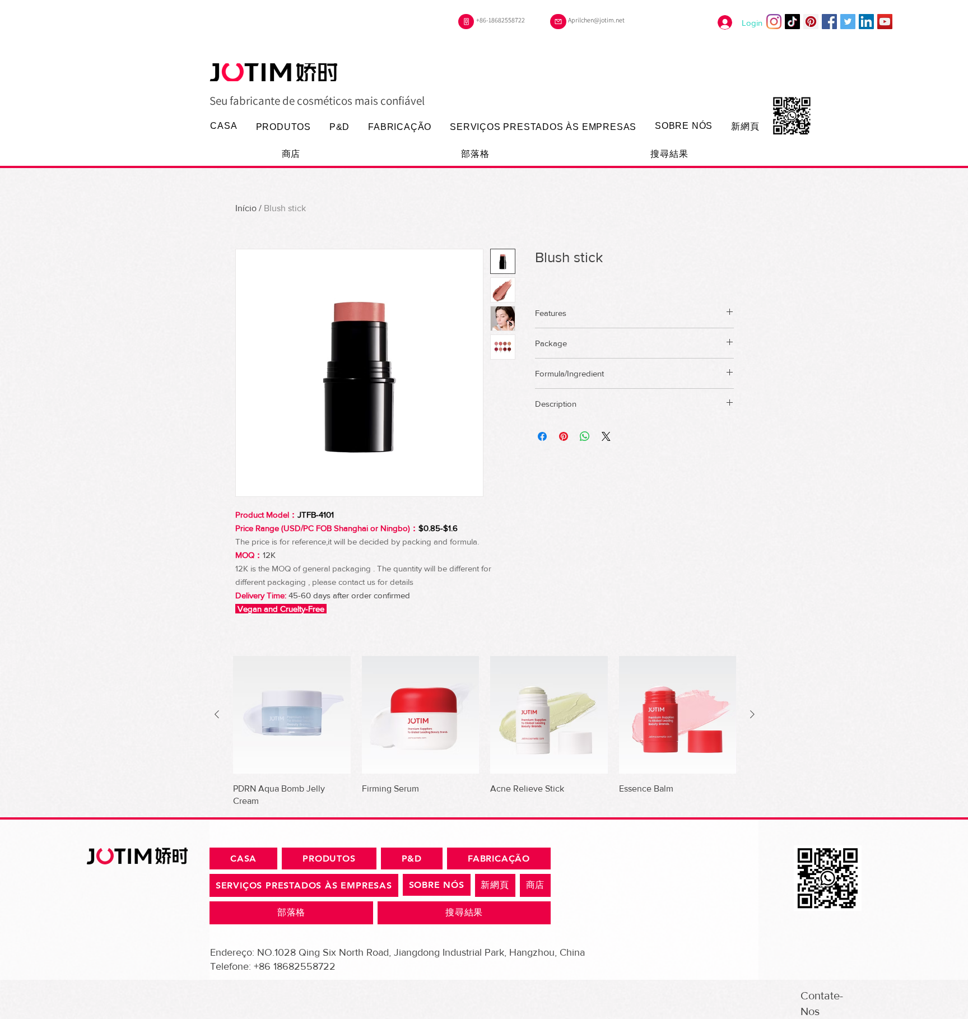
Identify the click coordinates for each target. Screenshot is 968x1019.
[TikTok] (792, 21)
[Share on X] (606, 436)
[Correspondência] (558, 21)
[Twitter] (847, 21)
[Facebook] (829, 21)
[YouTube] (884, 21)
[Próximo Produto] (752, 714)
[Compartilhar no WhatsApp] (585, 436)
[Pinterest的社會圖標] (810, 21)
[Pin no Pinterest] (563, 436)
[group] (484, 731)
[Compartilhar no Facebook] (542, 436)
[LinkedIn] (866, 21)
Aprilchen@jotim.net (596, 20)
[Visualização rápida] (292, 715)
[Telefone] (466, 21)
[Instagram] (773, 21)
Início (246, 208)
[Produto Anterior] (217, 714)
